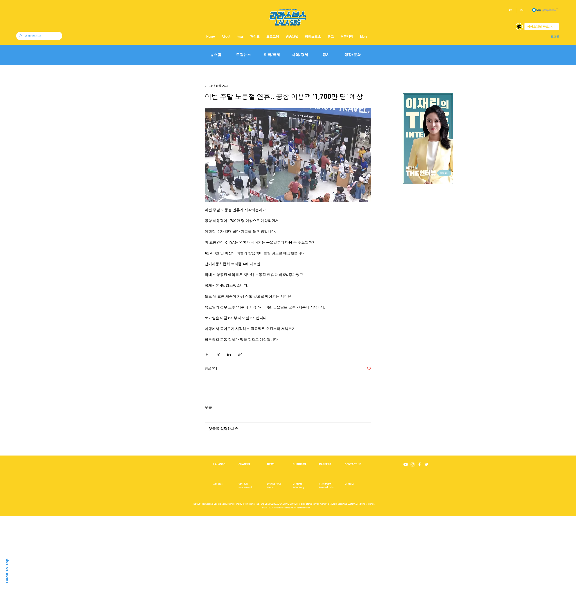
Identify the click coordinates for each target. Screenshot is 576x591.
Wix (323, 588)
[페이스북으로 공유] (207, 354)
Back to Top (7, 571)
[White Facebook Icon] (419, 464)
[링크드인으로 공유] (229, 354)
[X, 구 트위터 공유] (218, 354)
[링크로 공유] (240, 354)
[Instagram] (412, 464)
